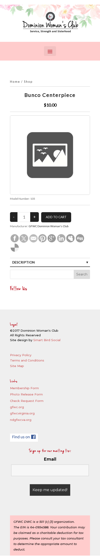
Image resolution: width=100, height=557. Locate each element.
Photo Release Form (26, 394)
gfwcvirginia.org (22, 413)
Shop (28, 81)
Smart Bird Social (46, 340)
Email (50, 459)
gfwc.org (17, 407)
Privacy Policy (20, 355)
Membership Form (24, 388)
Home (15, 81)
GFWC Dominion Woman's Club (48, 226)
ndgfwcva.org (20, 420)
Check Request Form (26, 401)
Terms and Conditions (27, 360)
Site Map (17, 366)
